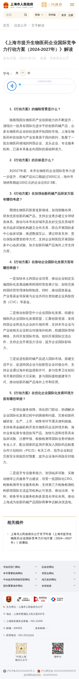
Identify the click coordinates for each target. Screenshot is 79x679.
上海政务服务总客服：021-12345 (24, 621)
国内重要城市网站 (13, 585)
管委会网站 (48, 573)
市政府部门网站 (11, 567)
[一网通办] (20, 6)
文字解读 (37, 25)
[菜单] (72, 5)
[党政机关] (9, 599)
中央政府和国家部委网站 (16, 579)
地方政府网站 (49, 579)
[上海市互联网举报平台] (40, 599)
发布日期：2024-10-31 (19, 58)
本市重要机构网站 (13, 573)
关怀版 (52, 14)
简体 (37, 14)
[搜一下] (25, 14)
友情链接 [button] (46, 585)
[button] (11, 567)
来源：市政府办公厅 (54, 58)
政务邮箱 (40, 628)
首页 (6, 25)
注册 (70, 15)
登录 (63, 15)
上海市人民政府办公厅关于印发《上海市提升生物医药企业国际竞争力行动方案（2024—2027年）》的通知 (41, 538)
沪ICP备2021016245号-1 (21, 670)
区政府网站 (48, 567)
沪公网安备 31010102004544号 (58, 670)
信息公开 (20, 25)
